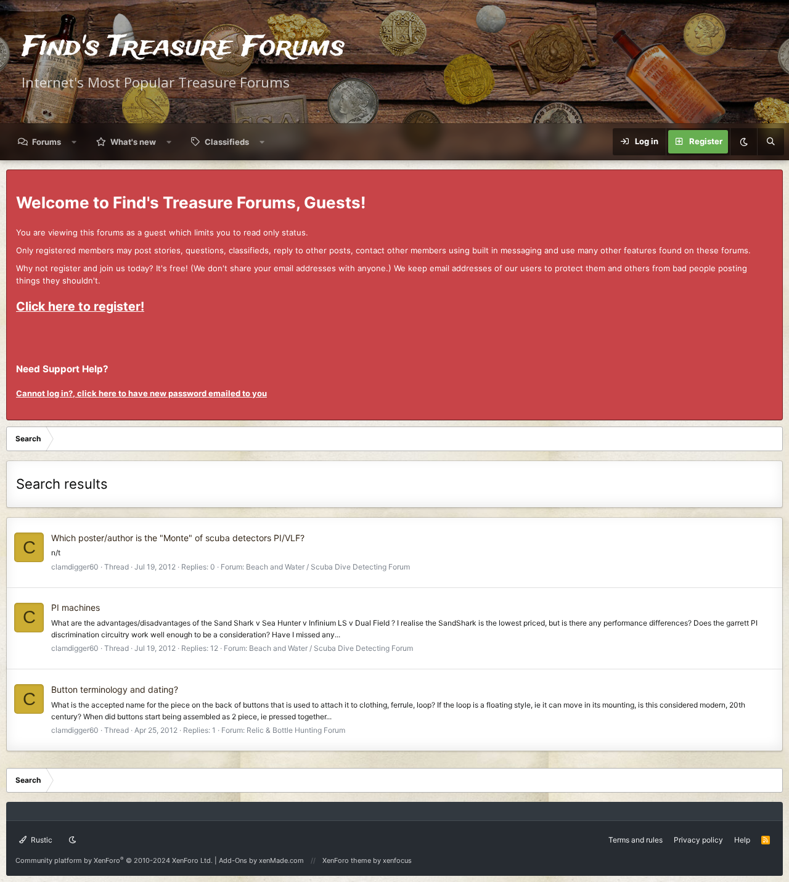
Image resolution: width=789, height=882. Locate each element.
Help (742, 839)
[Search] (770, 141)
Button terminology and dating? (114, 689)
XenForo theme (346, 860)
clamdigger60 (75, 566)
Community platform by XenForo (114, 860)
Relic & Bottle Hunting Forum (296, 730)
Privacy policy (698, 839)
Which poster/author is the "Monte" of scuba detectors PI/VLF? (178, 538)
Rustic (40, 839)
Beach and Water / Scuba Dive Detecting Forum (328, 566)
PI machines (75, 607)
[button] (74, 141)
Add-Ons (233, 860)
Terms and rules (635, 839)
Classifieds (227, 142)
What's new (133, 142)
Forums (46, 142)
